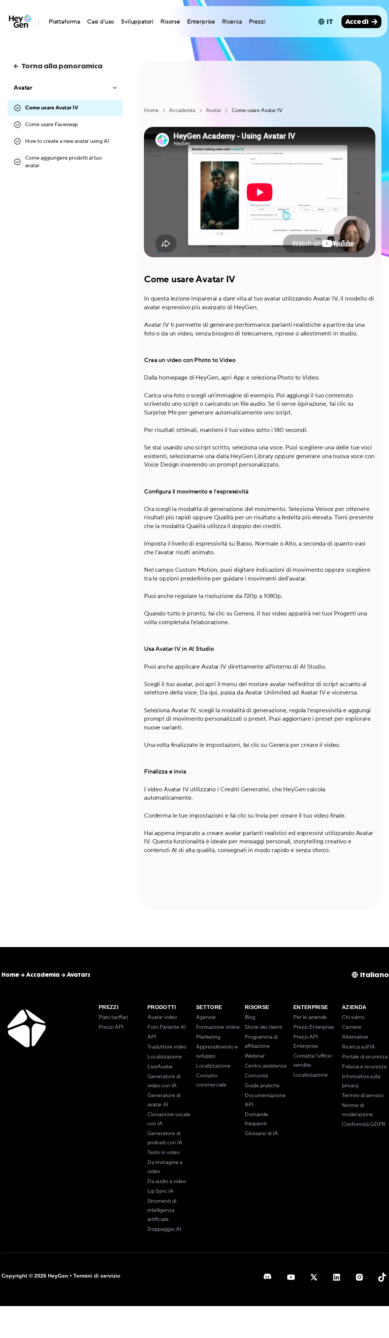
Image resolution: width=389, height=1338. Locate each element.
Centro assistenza (265, 1066)
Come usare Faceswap (51, 124)
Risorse (170, 21)
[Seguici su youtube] (291, 1277)
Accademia (182, 110)
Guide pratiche (262, 1085)
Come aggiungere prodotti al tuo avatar (63, 162)
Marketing (208, 1037)
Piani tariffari (113, 1017)
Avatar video (162, 1017)
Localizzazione (164, 1056)
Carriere (351, 1027)
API (151, 1037)
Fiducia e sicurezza (364, 1066)
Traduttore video (167, 1047)
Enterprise (201, 21)
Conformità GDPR (364, 1124)
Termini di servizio (363, 1095)
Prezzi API (111, 1027)
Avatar (213, 110)
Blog (250, 1017)
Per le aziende (310, 1017)
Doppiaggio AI (164, 1229)
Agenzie (206, 1017)
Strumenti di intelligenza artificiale (161, 1210)
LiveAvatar (160, 1066)
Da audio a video (166, 1181)
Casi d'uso (100, 21)
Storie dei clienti (263, 1027)
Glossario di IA (261, 1133)
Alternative (355, 1037)
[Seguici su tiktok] (382, 1277)
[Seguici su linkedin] (336, 1277)
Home (151, 110)
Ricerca (232, 21)
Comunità (256, 1075)
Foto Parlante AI (166, 1027)
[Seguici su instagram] (359, 1277)
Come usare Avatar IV (51, 107)
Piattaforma (64, 21)
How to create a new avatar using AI (67, 141)
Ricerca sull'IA (358, 1047)
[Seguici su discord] (268, 1277)
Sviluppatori (137, 21)
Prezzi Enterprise (313, 1027)
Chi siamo (353, 1017)
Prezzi (257, 21)
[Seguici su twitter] (313, 1277)
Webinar (255, 1056)
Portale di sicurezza (364, 1056)
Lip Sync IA (160, 1191)
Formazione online (218, 1027)
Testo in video (163, 1152)
